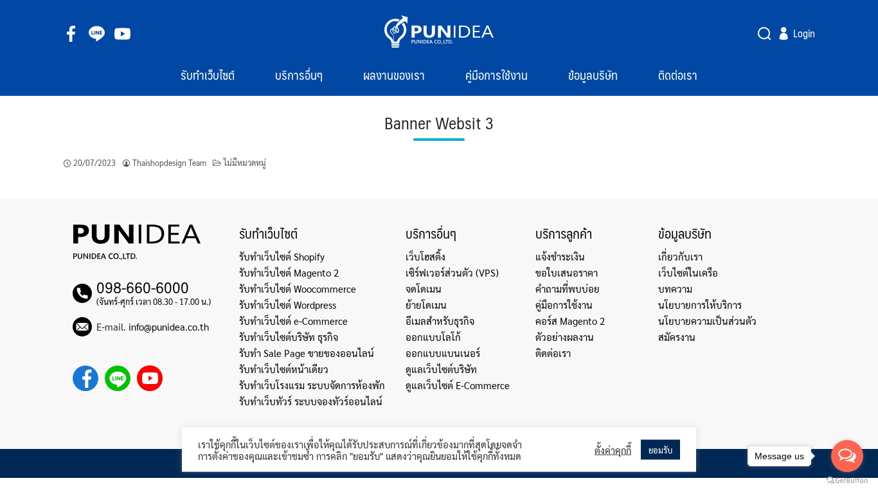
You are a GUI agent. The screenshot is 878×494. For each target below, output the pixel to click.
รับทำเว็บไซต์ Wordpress (287, 304)
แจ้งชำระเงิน (560, 256)
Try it (766, 33)
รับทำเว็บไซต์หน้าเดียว (283, 369)
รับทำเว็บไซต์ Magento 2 (289, 272)
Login (804, 33)
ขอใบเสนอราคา (566, 272)
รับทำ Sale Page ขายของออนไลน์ (306, 353)
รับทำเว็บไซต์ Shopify (282, 256)
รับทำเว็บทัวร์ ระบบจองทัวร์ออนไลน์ (310, 401)
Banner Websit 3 (439, 124)
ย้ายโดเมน (426, 304)
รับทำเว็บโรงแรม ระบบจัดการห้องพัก (312, 385)
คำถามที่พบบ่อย (567, 288)
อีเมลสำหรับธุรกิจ (440, 321)
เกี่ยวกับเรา (680, 256)
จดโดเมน (424, 288)
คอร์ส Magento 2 (570, 321)
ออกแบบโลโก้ (433, 337)
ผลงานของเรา (394, 74)
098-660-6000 (142, 287)
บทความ (675, 288)
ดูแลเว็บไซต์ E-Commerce (458, 385)
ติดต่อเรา (677, 74)
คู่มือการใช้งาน (496, 74)
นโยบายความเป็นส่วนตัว (707, 321)
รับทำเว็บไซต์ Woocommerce (297, 288)
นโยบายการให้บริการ (700, 304)
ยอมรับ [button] (660, 449)
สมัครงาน (676, 337)
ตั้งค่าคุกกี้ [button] (613, 449)
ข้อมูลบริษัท (593, 74)
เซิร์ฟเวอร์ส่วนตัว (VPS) (452, 272)
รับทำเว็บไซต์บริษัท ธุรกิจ (288, 337)
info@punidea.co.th (169, 326)
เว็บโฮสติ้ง (425, 256)
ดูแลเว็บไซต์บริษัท (441, 369)
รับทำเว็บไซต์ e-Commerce (293, 321)
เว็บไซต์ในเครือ (688, 272)
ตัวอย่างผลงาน (564, 337)
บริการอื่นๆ (299, 74)
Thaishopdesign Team (169, 163)
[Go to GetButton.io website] (847, 481)
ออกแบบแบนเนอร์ (443, 353)
